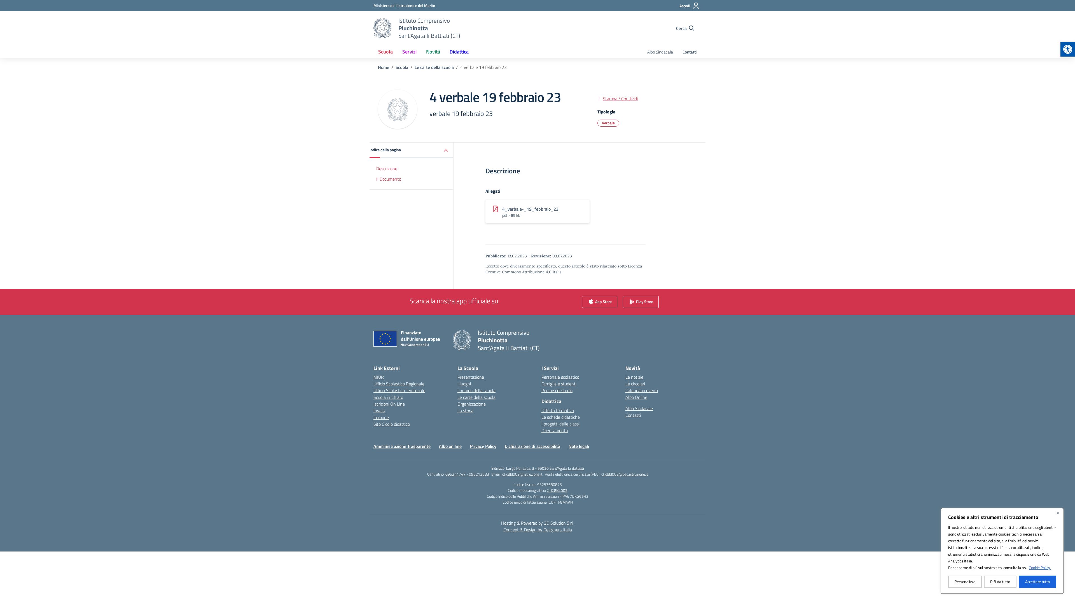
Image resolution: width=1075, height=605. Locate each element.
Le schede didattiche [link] (560, 417)
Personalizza (965, 582)
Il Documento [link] (388, 179)
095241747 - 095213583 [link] (467, 474)
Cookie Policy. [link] (1040, 568)
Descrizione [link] (386, 168)
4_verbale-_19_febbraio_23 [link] (530, 209)
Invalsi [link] (379, 410)
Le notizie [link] (634, 377)
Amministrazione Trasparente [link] (402, 446)
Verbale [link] (608, 123)
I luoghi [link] (464, 383)
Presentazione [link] (470, 377)
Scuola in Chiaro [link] (388, 397)
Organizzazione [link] (471, 404)
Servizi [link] (409, 51)
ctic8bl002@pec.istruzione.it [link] (624, 474)
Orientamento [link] (554, 430)
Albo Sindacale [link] (660, 52)
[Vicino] (1058, 512)
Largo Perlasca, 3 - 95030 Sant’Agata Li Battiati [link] (545, 468)
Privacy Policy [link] (483, 446)
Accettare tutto (1037, 582)
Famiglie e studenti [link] (558, 383)
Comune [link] (381, 417)
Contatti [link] (690, 52)
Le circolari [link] (635, 383)
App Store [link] (603, 301)
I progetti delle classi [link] (560, 423)
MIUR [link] (378, 377)
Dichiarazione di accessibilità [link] (532, 446)
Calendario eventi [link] (641, 390)
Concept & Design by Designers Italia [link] (537, 529)
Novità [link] (433, 51)
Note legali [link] (579, 446)
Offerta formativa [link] (557, 410)
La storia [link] (465, 410)
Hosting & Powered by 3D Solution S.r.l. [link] (537, 523)
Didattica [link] (459, 51)
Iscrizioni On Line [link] (389, 404)
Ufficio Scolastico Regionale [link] (398, 383)
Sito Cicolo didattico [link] (391, 424)
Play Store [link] (644, 301)
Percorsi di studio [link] (556, 390)
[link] (1067, 49)
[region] (1002, 551)
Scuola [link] (385, 51)
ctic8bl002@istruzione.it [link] (522, 474)
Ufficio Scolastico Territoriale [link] (399, 390)
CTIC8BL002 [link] (557, 490)
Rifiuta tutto (1000, 582)
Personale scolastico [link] (560, 377)
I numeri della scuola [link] (476, 390)
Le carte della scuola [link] (476, 397)
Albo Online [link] (636, 397)
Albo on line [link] (450, 446)
